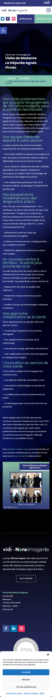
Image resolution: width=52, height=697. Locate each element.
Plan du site (8, 609)
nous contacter (20, 456)
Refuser (26, 679)
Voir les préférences (26, 687)
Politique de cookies (14, 693)
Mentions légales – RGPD (34, 693)
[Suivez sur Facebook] (6, 628)
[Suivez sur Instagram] (21, 628)
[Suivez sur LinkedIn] (13, 628)
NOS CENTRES (26, 578)
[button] (48, 654)
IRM (40, 206)
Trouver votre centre (12, 602)
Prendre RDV (8, 596)
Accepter (26, 672)
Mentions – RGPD (10, 606)
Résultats (26, 18)
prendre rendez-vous (18, 449)
